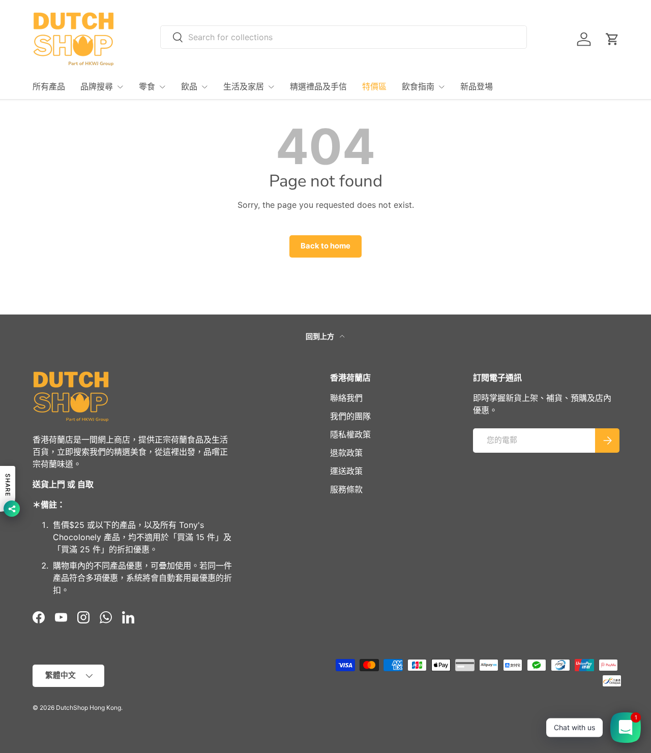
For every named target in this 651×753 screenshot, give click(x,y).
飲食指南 (418, 86)
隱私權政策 (350, 434)
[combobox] (343, 37)
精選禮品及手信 (318, 86)
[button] (612, 39)
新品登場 (476, 86)
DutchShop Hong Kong (88, 707)
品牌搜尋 (96, 86)
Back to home (325, 245)
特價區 (374, 86)
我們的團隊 (350, 416)
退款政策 (346, 453)
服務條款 (346, 489)
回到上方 (321, 336)
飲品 (189, 86)
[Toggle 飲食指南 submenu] (441, 87)
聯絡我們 (346, 398)
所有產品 (49, 86)
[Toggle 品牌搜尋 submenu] (120, 87)
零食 (147, 86)
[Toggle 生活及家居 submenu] (271, 87)
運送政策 (346, 471)
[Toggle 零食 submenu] (162, 87)
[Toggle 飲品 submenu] (204, 87)
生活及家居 (243, 86)
